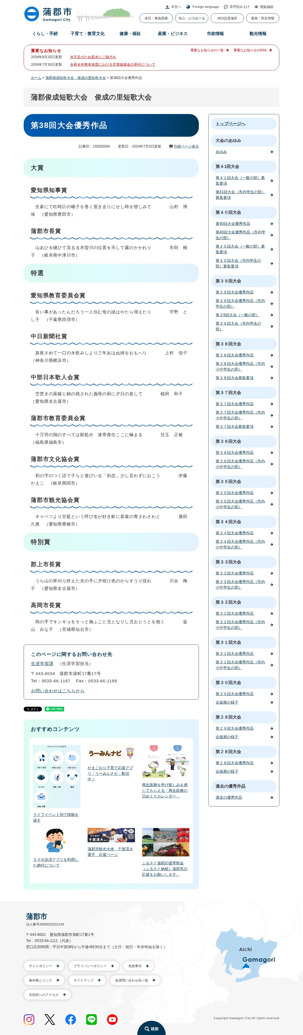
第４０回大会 (228, 212)
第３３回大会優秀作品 (235, 573)
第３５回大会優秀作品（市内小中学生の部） (240, 504)
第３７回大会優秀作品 (235, 404)
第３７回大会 (228, 392)
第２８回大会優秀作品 (235, 763)
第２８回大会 (228, 751)
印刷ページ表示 (186, 146)
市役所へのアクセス (44, 995)
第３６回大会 (228, 441)
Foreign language (205, 7)
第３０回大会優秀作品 (235, 694)
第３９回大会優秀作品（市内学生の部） (240, 303)
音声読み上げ (240, 7)
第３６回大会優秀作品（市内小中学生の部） (240, 464)
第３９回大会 (228, 281)
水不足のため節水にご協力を (93, 57)
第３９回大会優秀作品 (235, 292)
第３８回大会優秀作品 (235, 355)
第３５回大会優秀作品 (235, 493)
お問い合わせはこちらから (58, 691)
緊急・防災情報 (262, 18)
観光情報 (258, 33)
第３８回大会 (228, 344)
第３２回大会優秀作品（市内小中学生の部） (240, 625)
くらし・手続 (45, 33)
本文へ (176, 7)
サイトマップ (84, 980)
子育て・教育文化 (88, 33)
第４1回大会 (227, 166)
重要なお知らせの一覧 (207, 50)
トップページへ (230, 123)
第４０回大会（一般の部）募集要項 (240, 249)
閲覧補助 (266, 7)
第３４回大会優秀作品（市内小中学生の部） (240, 544)
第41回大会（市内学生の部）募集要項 (240, 195)
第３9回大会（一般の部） (237, 315)
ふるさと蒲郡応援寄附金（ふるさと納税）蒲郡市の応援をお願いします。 (164, 869)
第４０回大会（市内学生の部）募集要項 (238, 263)
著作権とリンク (40, 980)
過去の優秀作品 (230, 786)
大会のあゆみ (228, 140)
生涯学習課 (42, 663)
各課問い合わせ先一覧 (131, 980)
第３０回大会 (228, 682)
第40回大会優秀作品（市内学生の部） (240, 235)
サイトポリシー (40, 966)
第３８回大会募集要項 (235, 378)
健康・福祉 (130, 33)
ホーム (36, 78)
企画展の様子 (227, 702)
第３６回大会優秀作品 (235, 453)
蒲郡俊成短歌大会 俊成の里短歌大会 (75, 78)
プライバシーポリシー (90, 966)
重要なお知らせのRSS (250, 50)
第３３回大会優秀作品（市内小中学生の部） (240, 584)
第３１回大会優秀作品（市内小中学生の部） (240, 665)
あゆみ (221, 152)
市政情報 (215, 33)
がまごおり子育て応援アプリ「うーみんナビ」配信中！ (110, 773)
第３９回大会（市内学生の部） (238, 326)
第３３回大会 (228, 562)
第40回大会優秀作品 (233, 224)
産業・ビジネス (173, 33)
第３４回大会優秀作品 (235, 533)
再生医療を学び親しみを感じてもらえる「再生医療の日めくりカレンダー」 (164, 790)
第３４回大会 (228, 521)
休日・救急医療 (156, 18)
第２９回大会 (228, 717)
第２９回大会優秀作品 (235, 728)
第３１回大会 (228, 642)
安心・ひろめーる (191, 18)
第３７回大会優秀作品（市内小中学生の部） (240, 415)
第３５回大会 (228, 481)
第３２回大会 (228, 602)
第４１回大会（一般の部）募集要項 (240, 180)
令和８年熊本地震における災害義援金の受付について (112, 64)
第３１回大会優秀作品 (235, 654)
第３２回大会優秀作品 (235, 613)
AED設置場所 (227, 18)
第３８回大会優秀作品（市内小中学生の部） (240, 366)
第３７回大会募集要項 (235, 427)
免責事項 (135, 966)
